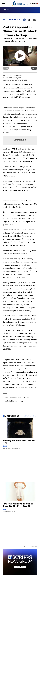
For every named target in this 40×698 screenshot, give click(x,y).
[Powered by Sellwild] (34, 546)
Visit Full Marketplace (30, 416)
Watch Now (33, 3)
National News (11, 19)
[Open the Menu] (4, 3)
